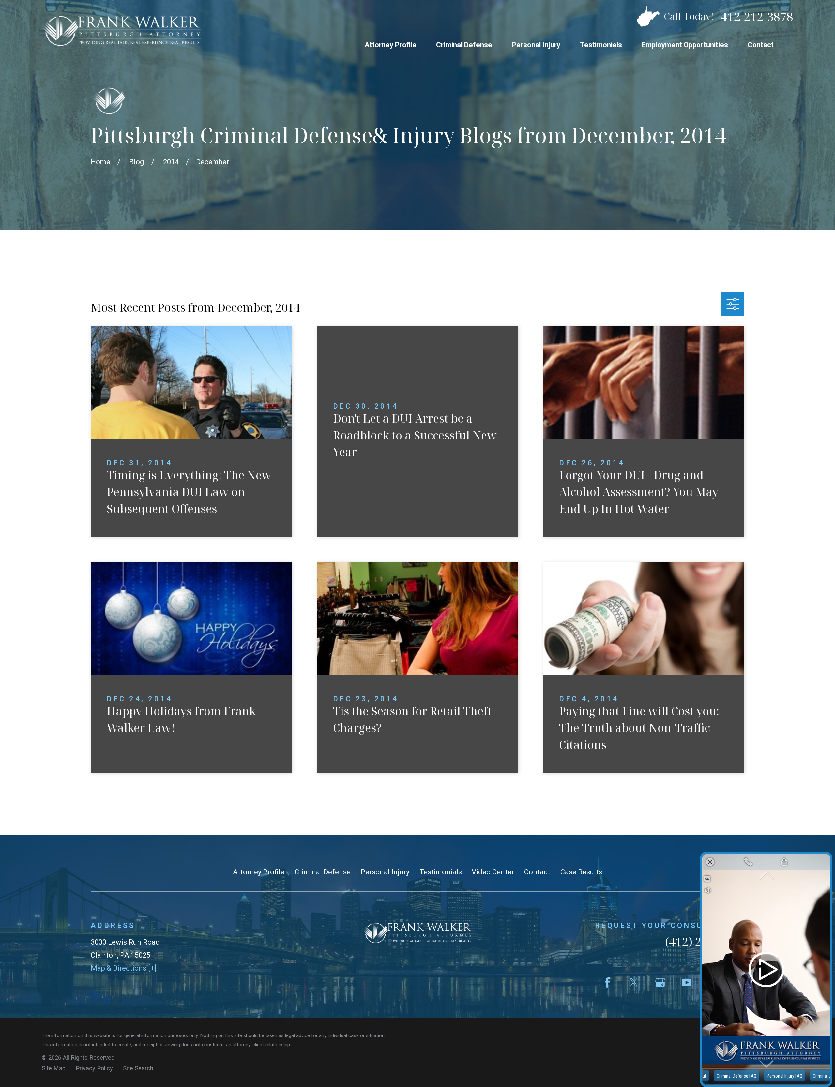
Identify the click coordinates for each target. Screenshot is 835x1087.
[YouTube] (687, 982)
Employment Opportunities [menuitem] (685, 45)
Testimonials (440, 872)
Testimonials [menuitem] (601, 45)
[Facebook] (607, 982)
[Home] (121, 30)
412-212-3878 (757, 16)
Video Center (493, 872)
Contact (537, 872)
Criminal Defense (323, 872)
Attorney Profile (258, 872)
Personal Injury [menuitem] (536, 45)
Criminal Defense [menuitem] (464, 45)
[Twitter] (634, 982)
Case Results (581, 872)
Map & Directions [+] (124, 968)
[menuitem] (54, 1068)
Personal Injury (385, 872)
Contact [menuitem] (761, 45)
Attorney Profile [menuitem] (391, 45)
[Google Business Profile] (660, 982)
